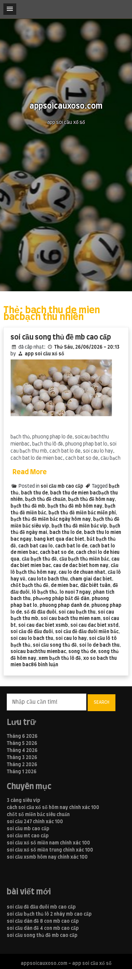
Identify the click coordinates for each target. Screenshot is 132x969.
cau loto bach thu (48, 579)
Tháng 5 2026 (22, 743)
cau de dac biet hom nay (80, 565)
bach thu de (34, 493)
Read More (30, 472)
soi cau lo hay (71, 638)
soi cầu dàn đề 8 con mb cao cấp (43, 921)
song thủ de (82, 651)
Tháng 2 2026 (22, 764)
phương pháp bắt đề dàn (61, 598)
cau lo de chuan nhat (82, 572)
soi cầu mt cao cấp (28, 836)
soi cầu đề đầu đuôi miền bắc (86, 631)
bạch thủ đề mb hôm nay (74, 506)
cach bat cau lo (35, 546)
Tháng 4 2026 (22, 750)
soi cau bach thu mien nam (71, 618)
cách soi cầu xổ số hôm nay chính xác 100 (53, 807)
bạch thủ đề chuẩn (45, 499)
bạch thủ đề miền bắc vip (79, 526)
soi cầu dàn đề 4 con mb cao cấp (43, 928)
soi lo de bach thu (99, 645)
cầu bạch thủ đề (39, 559)
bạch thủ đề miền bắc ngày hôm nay (50, 519)
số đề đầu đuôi (40, 612)
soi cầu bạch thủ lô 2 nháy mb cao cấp (49, 914)
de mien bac (64, 585)
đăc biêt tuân (95, 585)
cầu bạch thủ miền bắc (84, 559)
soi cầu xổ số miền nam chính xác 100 (48, 843)
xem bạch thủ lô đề (60, 658)
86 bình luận (44, 665)
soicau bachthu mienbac (38, 651)
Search (101, 702)
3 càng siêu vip (23, 800)
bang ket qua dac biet (59, 539)
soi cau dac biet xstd (94, 625)
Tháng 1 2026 (22, 772)
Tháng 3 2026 (22, 757)
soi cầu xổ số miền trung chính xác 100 (50, 850)
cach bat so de (56, 552)
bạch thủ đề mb (27, 506)
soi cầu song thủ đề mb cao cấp (60, 337)
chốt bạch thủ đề (29, 585)
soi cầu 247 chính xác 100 (35, 821)
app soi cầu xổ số (44, 354)
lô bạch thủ (44, 592)
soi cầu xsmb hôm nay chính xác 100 (47, 857)
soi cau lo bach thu (31, 638)
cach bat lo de (71, 546)
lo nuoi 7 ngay (75, 592)
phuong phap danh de (64, 605)
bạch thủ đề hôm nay (91, 499)
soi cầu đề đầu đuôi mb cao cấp (41, 907)
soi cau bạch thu (77, 612)
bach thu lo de (65, 532)
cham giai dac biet (91, 579)
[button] (9, 9)
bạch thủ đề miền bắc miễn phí (82, 513)
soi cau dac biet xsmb (43, 625)
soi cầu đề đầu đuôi (31, 631)
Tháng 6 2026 (22, 736)
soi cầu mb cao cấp (62, 486)
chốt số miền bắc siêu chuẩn (38, 814)
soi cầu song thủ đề (55, 645)
